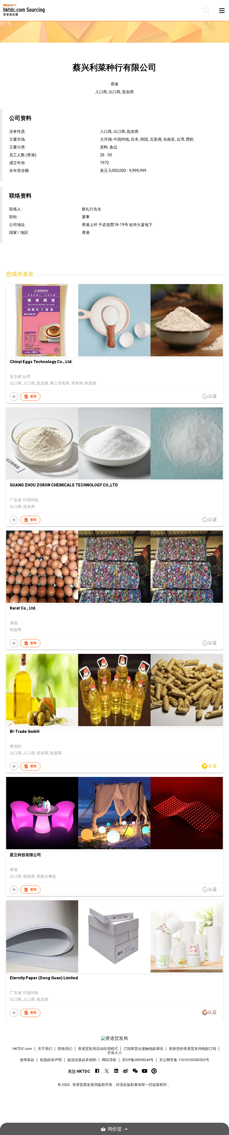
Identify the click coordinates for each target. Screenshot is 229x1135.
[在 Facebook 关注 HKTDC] (97, 1071)
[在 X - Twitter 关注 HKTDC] (106, 1071)
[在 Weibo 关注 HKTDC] (125, 1071)
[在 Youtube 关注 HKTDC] (144, 1071)
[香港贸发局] (114, 1038)
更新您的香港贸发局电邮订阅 (192, 1049)
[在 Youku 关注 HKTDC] (154, 1071)
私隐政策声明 (51, 1060)
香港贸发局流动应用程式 (98, 1049)
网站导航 (109, 1060)
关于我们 (45, 1049)
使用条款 (27, 1060)
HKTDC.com (22, 1049)
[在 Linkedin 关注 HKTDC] (116, 1071)
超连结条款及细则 (81, 1060)
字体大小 (114, 1053)
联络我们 (65, 1049)
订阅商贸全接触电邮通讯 (143, 1049)
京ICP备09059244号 (138, 1060)
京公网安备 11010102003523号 (184, 1060)
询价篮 (115, 1129)
